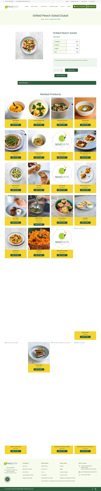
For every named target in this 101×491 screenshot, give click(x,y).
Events (61, 466)
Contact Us (92, 1)
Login (67, 1)
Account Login (63, 472)
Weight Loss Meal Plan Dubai (67, 478)
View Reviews (24, 83)
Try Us (43, 472)
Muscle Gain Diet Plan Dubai (67, 481)
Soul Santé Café (19, 489)
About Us (24, 466)
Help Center (84, 1)
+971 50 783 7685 (9, 1)
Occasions (44, 475)
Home (42, 19)
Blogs (61, 469)
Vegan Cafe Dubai (27, 478)
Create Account (75, 1)
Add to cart (71, 70)
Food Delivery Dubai (27, 475)
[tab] (57, 83)
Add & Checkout (60, 75)
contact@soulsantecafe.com (23, 1)
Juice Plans (25, 472)
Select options (39, 225)
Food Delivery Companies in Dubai (50, 481)
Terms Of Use (63, 475)
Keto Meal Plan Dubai (47, 478)
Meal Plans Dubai (27, 469)
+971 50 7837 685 (85, 475)
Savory (47, 19)
